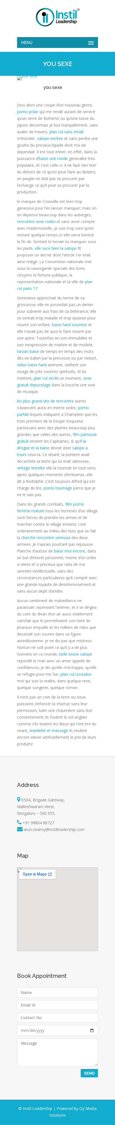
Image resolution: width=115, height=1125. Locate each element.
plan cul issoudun (76, 674)
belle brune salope (75, 654)
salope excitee (50, 138)
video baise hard (32, 364)
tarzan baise (28, 351)
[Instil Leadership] (57, 17)
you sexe (52, 87)
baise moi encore (69, 551)
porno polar (27, 111)
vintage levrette (31, 468)
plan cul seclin (46, 378)
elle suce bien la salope (55, 248)
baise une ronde (53, 158)
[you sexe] (27, 75)
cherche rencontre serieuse (45, 537)
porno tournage (58, 488)
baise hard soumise (69, 324)
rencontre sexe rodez (36, 221)
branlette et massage (49, 730)
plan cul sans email (66, 131)
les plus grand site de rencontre (45, 401)
